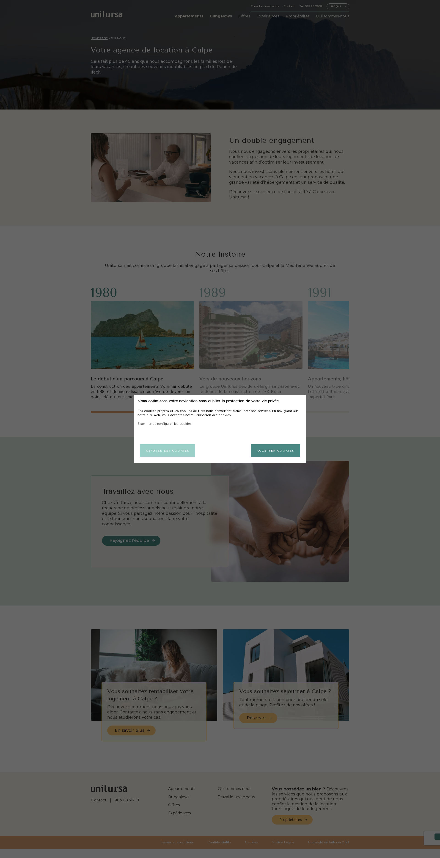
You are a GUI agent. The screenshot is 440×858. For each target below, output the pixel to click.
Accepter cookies (275, 450)
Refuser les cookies (167, 450)
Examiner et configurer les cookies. (165, 424)
